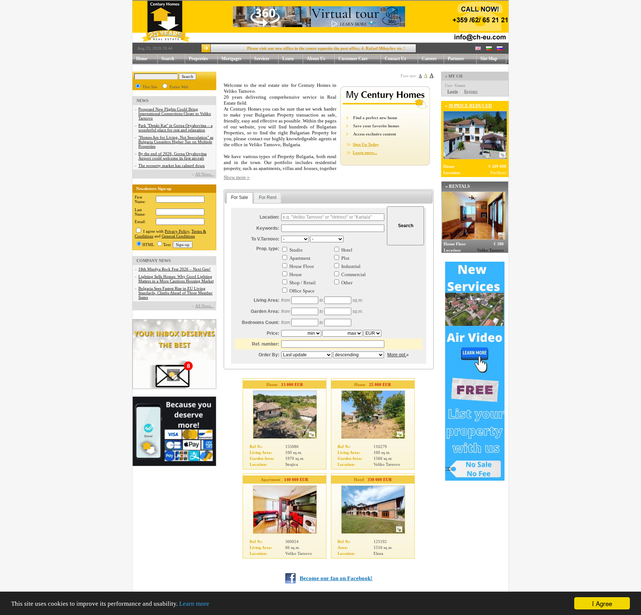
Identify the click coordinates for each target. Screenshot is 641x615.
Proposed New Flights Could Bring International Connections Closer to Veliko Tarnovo (174, 113)
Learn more (194, 603)
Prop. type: (267, 248)
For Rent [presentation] (267, 197)
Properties (198, 58)
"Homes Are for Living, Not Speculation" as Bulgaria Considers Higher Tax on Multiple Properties (175, 141)
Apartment (299, 258)
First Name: (140, 199)
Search (167, 58)
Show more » (237, 177)
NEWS (142, 100)
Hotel (346, 250)
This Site (149, 87)
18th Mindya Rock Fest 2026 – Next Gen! (174, 269)
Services (261, 58)
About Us (316, 58)
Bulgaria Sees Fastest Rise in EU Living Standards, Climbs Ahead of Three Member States (175, 293)
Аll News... (204, 174)
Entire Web (179, 87)
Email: (140, 221)
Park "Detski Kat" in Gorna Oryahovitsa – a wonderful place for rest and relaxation (175, 127)
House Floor (301, 266)
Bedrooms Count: (260, 322)
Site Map (488, 58)
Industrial (351, 266)
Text (167, 244)
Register (471, 91)
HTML (148, 244)
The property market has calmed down (171, 165)
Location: (269, 217)
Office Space (302, 291)
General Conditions (178, 236)
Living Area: (266, 300)
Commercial (353, 274)
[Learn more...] (385, 108)
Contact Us (395, 58)
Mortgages (231, 58)
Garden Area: (265, 311)
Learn (288, 58)
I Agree (602, 603)
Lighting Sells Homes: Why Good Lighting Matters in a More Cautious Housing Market (176, 278)
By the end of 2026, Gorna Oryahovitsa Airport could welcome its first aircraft (172, 155)
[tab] (239, 197)
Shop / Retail (302, 282)
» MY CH (454, 76)
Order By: (269, 354)
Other (346, 282)
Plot (345, 258)
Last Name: (140, 211)
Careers (429, 58)
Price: (273, 333)
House (295, 274)
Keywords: (267, 228)
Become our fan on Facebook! (336, 578)
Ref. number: (265, 344)
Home (141, 58)
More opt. (396, 354)
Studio (296, 250)
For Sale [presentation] (239, 197)
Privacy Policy (177, 231)
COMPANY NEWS (154, 260)
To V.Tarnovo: (265, 239)
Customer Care (353, 58)
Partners (456, 58)
